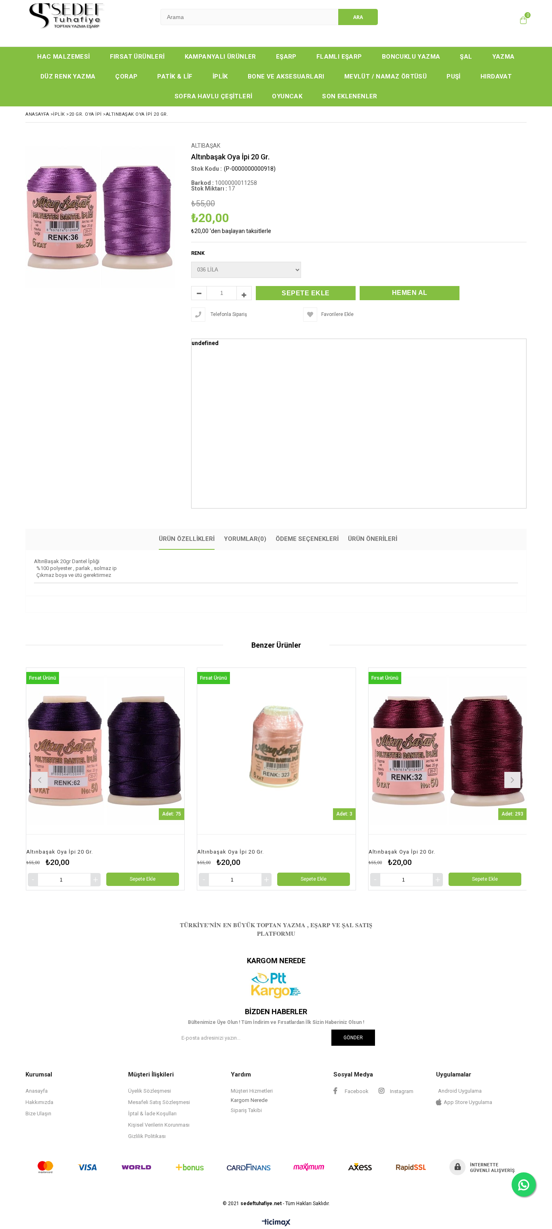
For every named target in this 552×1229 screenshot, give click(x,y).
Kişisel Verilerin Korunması (159, 1125)
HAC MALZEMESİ (63, 56)
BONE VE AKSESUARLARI (286, 76)
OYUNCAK (287, 96)
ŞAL (466, 56)
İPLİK (220, 76)
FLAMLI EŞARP (339, 56)
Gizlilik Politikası (147, 1136)
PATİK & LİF (174, 76)
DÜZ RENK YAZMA (68, 76)
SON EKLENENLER (349, 96)
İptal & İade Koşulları (152, 1113)
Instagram (401, 1091)
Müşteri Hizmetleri (252, 1091)
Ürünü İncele (145, 779)
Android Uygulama (460, 1091)
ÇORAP (126, 76)
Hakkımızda (39, 1102)
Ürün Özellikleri (187, 538)
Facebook (356, 1091)
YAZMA (503, 56)
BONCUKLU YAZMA (411, 56)
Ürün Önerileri (372, 538)
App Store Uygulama (468, 1102)
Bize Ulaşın (38, 1113)
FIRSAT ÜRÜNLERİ (137, 56)
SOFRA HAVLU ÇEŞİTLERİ (213, 96)
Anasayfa (36, 1091)
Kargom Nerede (249, 1100)
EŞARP (286, 56)
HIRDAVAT (496, 76)
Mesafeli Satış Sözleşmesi (159, 1102)
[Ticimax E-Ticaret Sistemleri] (276, 1223)
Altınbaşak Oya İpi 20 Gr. (59, 852)
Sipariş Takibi (246, 1110)
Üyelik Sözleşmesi (149, 1091)
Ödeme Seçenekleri (307, 538)
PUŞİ (454, 76)
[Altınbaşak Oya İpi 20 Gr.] (105, 751)
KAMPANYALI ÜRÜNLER (220, 56)
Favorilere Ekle (105, 779)
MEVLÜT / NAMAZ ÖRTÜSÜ (385, 76)
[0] (521, 20)
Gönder (353, 1037)
